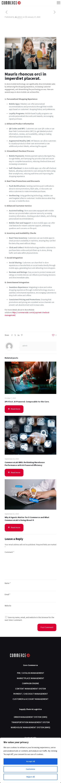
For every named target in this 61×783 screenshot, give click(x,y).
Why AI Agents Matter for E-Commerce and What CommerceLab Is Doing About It (27, 519)
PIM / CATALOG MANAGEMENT (30, 673)
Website (8, 605)
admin (19, 17)
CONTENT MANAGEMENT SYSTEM (30, 688)
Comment (9, 552)
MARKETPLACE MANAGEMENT (30, 678)
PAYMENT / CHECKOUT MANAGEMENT (30, 693)
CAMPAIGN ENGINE (30, 683)
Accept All (30, 761)
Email (7, 594)
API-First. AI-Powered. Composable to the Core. (27, 401)
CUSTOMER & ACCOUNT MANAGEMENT (30, 699)
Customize (30, 769)
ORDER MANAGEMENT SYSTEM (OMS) (30, 717)
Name (8, 583)
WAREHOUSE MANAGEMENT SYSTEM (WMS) (30, 727)
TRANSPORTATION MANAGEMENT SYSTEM (30, 722)
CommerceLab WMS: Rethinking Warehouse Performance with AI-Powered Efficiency (25, 464)
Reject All (31, 776)
